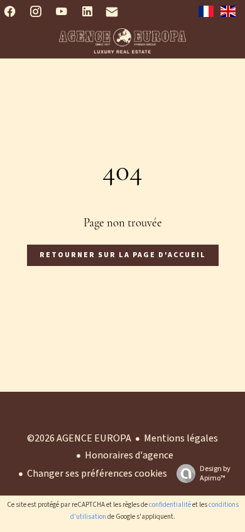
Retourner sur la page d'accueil (123, 255)
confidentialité (170, 504)
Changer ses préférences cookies (97, 473)
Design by (215, 473)
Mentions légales (181, 438)
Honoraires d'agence (129, 455)
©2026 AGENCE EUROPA (79, 438)
